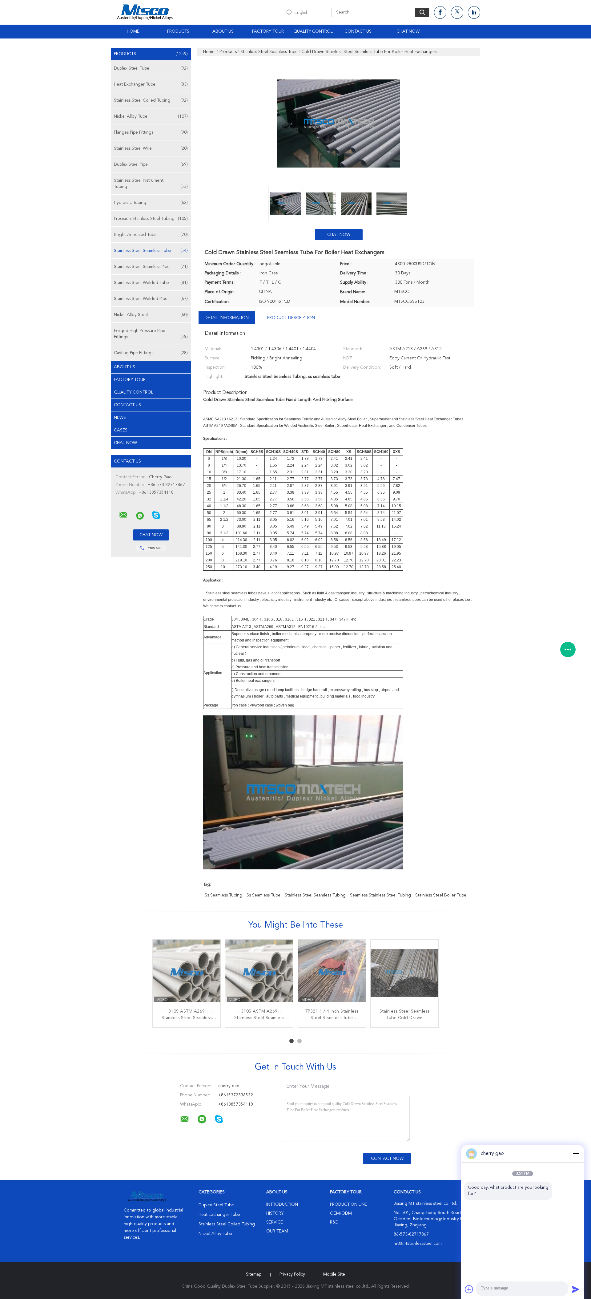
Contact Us (358, 31)
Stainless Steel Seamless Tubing (315, 895)
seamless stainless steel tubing (380, 895)
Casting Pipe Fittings (151, 353)
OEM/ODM (341, 1213)
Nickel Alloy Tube (151, 116)
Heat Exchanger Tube (151, 84)
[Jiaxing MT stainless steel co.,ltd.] (123, 514)
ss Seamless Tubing (223, 895)
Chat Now (408, 31)
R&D (334, 1222)
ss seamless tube (263, 895)
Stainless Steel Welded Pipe (151, 299)
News (120, 417)
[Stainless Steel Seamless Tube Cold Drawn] (404, 973)
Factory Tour (268, 31)
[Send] (576, 1289)
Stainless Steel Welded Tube (151, 283)
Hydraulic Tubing (151, 202)
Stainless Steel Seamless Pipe (151, 267)
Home (133, 31)
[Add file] (469, 1289)
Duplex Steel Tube (151, 68)
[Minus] (575, 1153)
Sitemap (253, 1274)
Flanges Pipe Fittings (151, 132)
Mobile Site (334, 1274)
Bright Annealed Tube (151, 235)
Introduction (282, 1204)
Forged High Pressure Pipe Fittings (151, 334)
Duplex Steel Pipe (151, 164)
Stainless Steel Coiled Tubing (151, 100)
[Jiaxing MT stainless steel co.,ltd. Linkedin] (474, 12)
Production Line (348, 1204)
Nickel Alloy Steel (151, 315)
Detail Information (227, 318)
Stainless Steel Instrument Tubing (151, 183)
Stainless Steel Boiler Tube (440, 895)
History (274, 1213)
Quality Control (313, 31)
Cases (120, 430)
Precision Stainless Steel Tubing (151, 218)
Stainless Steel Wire (151, 148)
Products (178, 31)
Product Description (291, 318)
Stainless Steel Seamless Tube (151, 251)
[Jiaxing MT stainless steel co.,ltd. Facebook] (440, 12)
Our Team (277, 1231)
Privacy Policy (292, 1274)
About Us (223, 31)
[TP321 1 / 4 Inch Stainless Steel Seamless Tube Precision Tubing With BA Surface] (332, 973)
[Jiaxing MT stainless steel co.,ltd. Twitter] (457, 12)
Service (274, 1222)
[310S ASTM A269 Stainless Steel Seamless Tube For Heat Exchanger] (186, 973)
